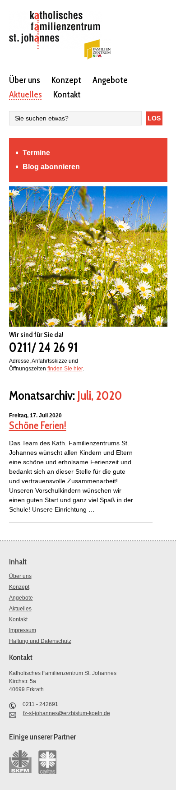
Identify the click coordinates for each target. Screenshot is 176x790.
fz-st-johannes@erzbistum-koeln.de (66, 713)
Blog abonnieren (51, 167)
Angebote (110, 79)
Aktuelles (25, 94)
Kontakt (67, 94)
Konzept (66, 79)
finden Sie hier (65, 368)
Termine (36, 153)
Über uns (24, 79)
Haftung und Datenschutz (40, 641)
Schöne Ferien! (37, 425)
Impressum (22, 630)
